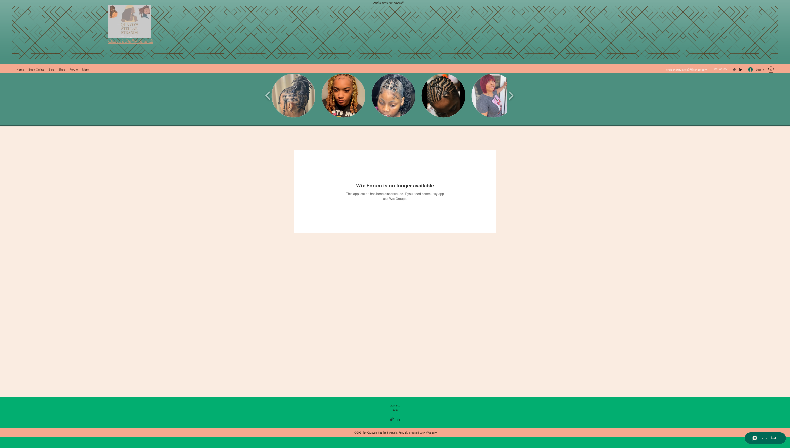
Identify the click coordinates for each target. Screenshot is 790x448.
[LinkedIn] (741, 69)
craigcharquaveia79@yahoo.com (686, 69)
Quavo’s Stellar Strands (130, 41)
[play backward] (268, 95)
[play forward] (511, 95)
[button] (771, 69)
